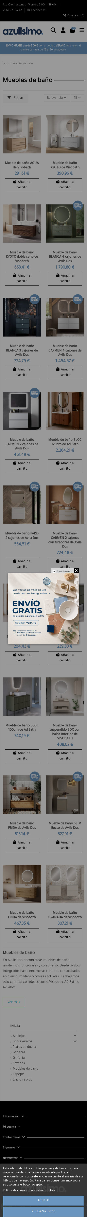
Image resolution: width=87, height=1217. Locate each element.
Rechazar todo (43, 1212)
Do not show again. (65, 572)
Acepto (43, 1200)
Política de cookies (15, 1190)
